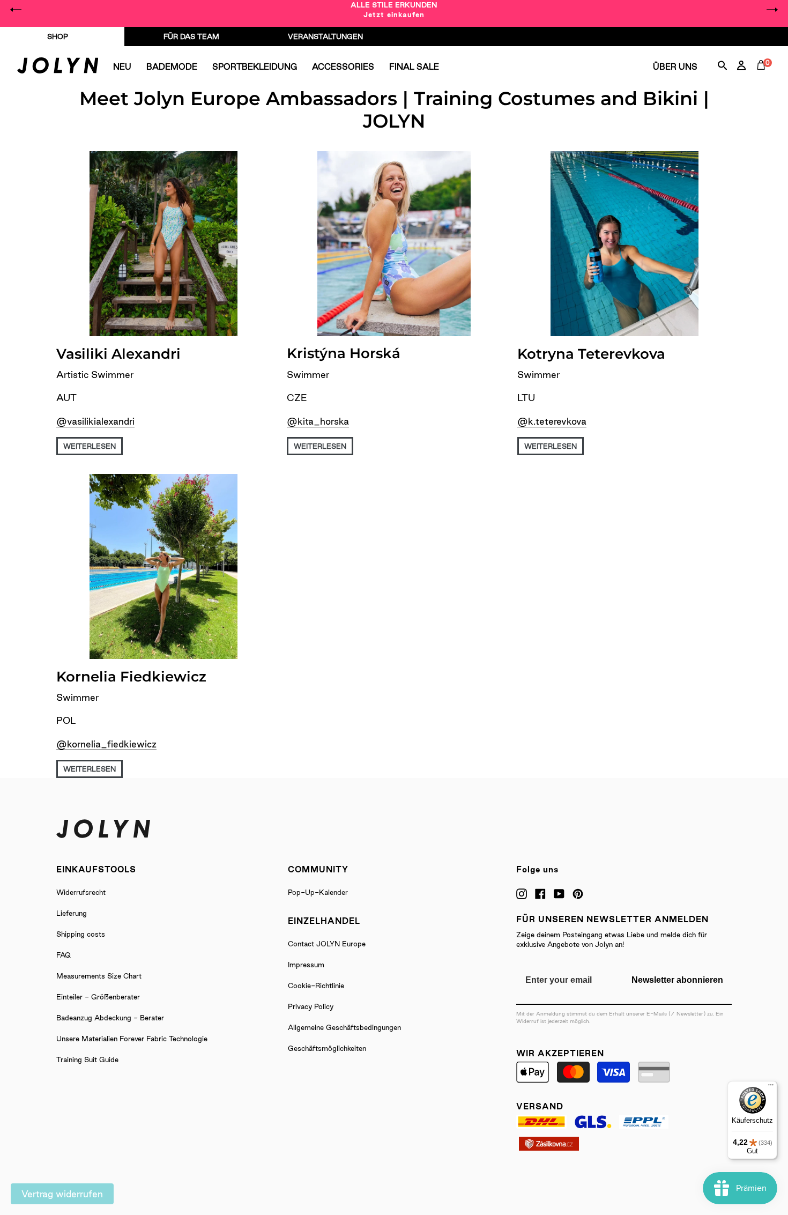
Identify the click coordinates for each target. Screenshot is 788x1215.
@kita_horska (318, 421)
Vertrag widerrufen (62, 1194)
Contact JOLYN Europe (327, 943)
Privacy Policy (310, 1006)
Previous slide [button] (16, 9)
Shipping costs (80, 934)
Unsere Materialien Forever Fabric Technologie (131, 1038)
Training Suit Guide (87, 1059)
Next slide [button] (772, 9)
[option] (394, 9)
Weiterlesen (89, 446)
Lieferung (71, 913)
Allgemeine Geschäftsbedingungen (344, 1027)
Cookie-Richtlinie (316, 985)
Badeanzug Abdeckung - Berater (110, 1017)
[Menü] (770, 1087)
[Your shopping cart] (763, 77)
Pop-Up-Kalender (318, 892)
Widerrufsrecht (81, 892)
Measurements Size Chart (99, 976)
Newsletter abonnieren (677, 979)
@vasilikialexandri (95, 421)
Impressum (306, 964)
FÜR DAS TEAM (191, 36)
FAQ (63, 955)
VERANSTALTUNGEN (325, 36)
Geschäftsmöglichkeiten (327, 1048)
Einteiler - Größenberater (98, 997)
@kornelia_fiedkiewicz (106, 744)
